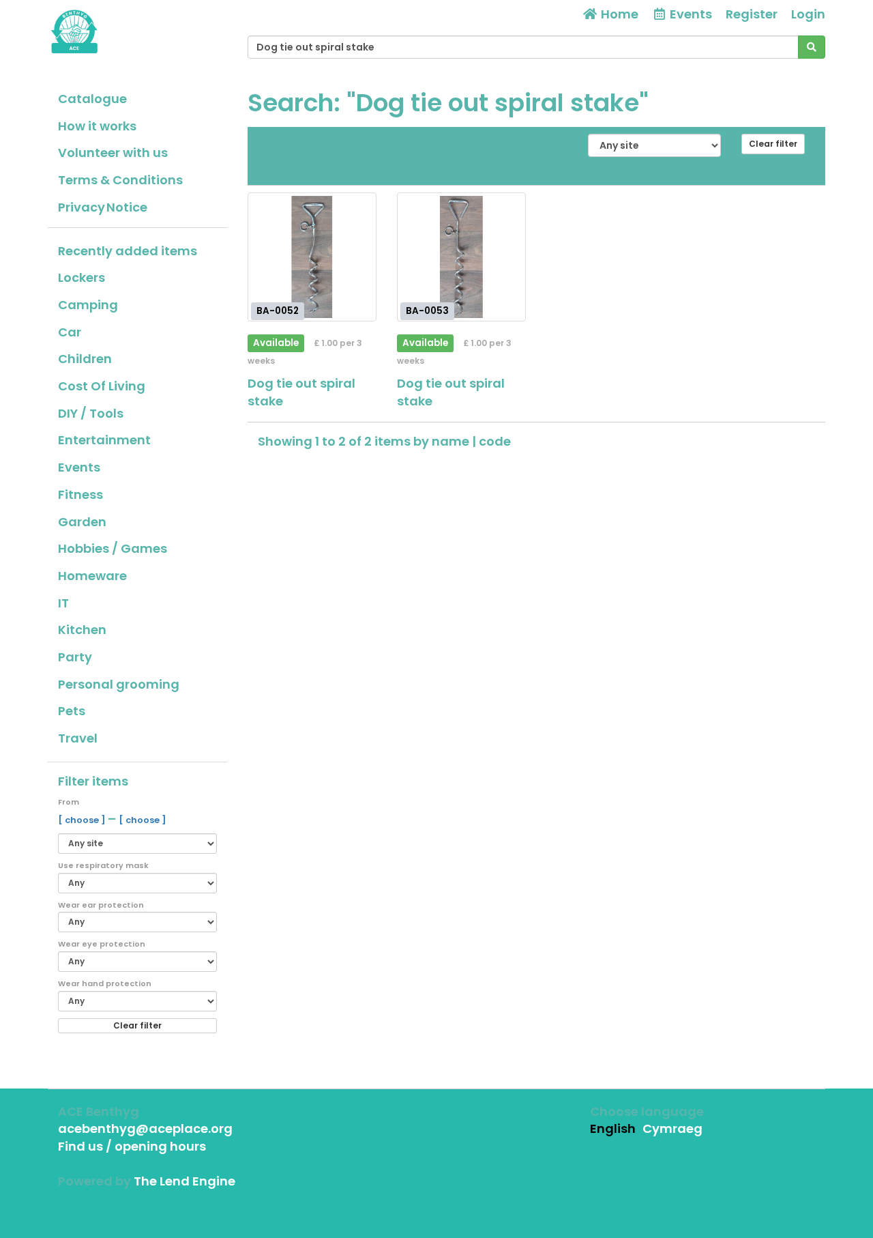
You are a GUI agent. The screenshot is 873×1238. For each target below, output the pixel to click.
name (452, 441)
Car (69, 332)
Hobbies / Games (112, 548)
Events (79, 467)
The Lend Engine (184, 1181)
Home (618, 14)
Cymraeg (672, 1128)
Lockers (81, 277)
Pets (71, 710)
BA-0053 (427, 310)
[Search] (811, 47)
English (613, 1128)
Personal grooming (118, 684)
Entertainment (104, 439)
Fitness (80, 494)
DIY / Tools (90, 413)
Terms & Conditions (120, 179)
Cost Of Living (101, 385)
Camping (88, 304)
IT (63, 602)
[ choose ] (83, 820)
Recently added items (127, 250)
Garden (82, 521)
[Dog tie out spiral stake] (312, 257)
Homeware (92, 575)
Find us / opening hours (132, 1146)
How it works (97, 125)
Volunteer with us (113, 152)
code (495, 441)
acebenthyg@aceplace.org (145, 1128)
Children (85, 358)
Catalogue (92, 98)
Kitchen (82, 629)
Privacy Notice (102, 207)
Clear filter (137, 1025)
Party (75, 656)
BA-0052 (277, 310)
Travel (78, 738)
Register (752, 14)
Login (808, 14)
